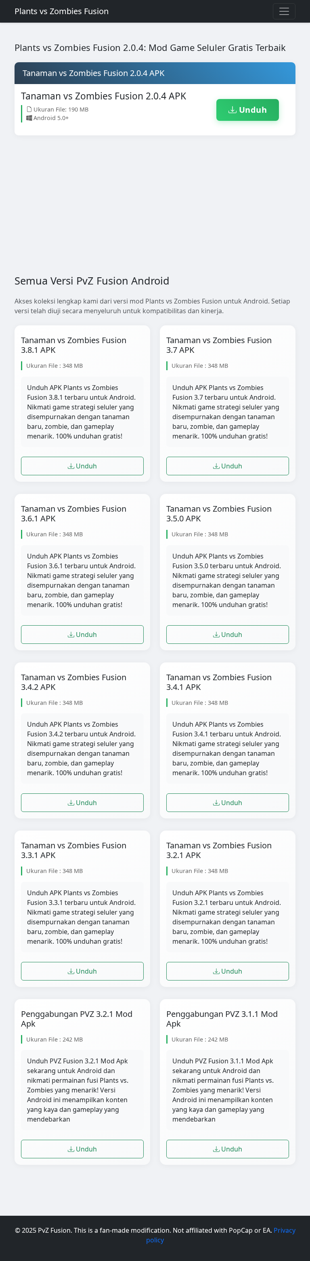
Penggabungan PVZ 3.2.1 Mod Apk (76, 1019)
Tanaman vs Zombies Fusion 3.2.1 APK (219, 850)
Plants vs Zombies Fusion (62, 11)
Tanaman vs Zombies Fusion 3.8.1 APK (73, 345)
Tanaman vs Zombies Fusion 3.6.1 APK (73, 513)
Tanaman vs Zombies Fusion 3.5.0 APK (219, 513)
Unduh (252, 109)
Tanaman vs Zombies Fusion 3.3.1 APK (73, 850)
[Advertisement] (155, 211)
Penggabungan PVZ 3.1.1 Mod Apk (222, 1019)
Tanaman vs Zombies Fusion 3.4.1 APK (219, 682)
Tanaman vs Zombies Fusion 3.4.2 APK (73, 682)
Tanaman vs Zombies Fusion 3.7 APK (219, 345)
